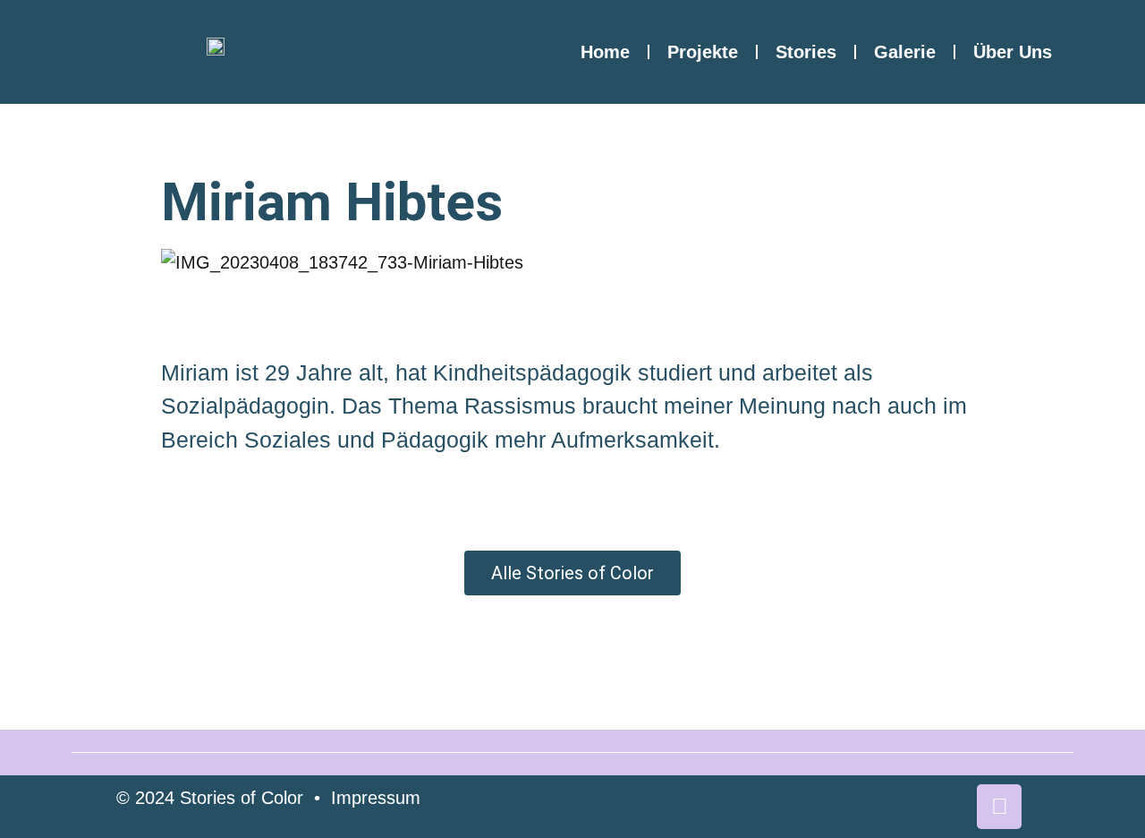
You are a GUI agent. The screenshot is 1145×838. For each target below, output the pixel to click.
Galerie (905, 52)
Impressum (375, 798)
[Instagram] (999, 806)
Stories (806, 52)
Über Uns (1012, 52)
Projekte (702, 52)
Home (605, 52)
